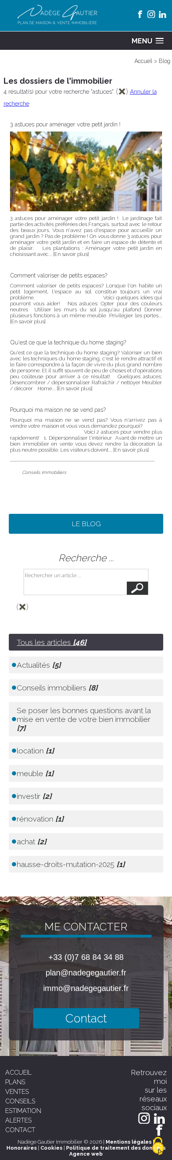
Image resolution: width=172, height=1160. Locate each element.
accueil (18, 1072)
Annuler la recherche (86, 618)
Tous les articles (51, 642)
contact (20, 1130)
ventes (17, 1091)
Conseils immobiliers (44, 472)
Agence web (86, 1154)
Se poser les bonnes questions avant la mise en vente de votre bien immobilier (84, 719)
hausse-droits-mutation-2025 (71, 864)
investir (34, 796)
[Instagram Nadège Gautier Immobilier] (151, 14)
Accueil (143, 61)
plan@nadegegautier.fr (86, 972)
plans (15, 1082)
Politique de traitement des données (116, 1148)
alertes (18, 1120)
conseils (20, 1101)
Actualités (39, 665)
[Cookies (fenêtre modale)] (158, 1146)
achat (31, 841)
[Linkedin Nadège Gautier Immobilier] (162, 14)
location (35, 750)
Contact (86, 1018)
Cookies (51, 1148)
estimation (23, 1111)
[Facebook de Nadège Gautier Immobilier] (140, 14)
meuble (35, 773)
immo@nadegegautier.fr (86, 988)
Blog (164, 61)
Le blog (86, 524)
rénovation (40, 818)
